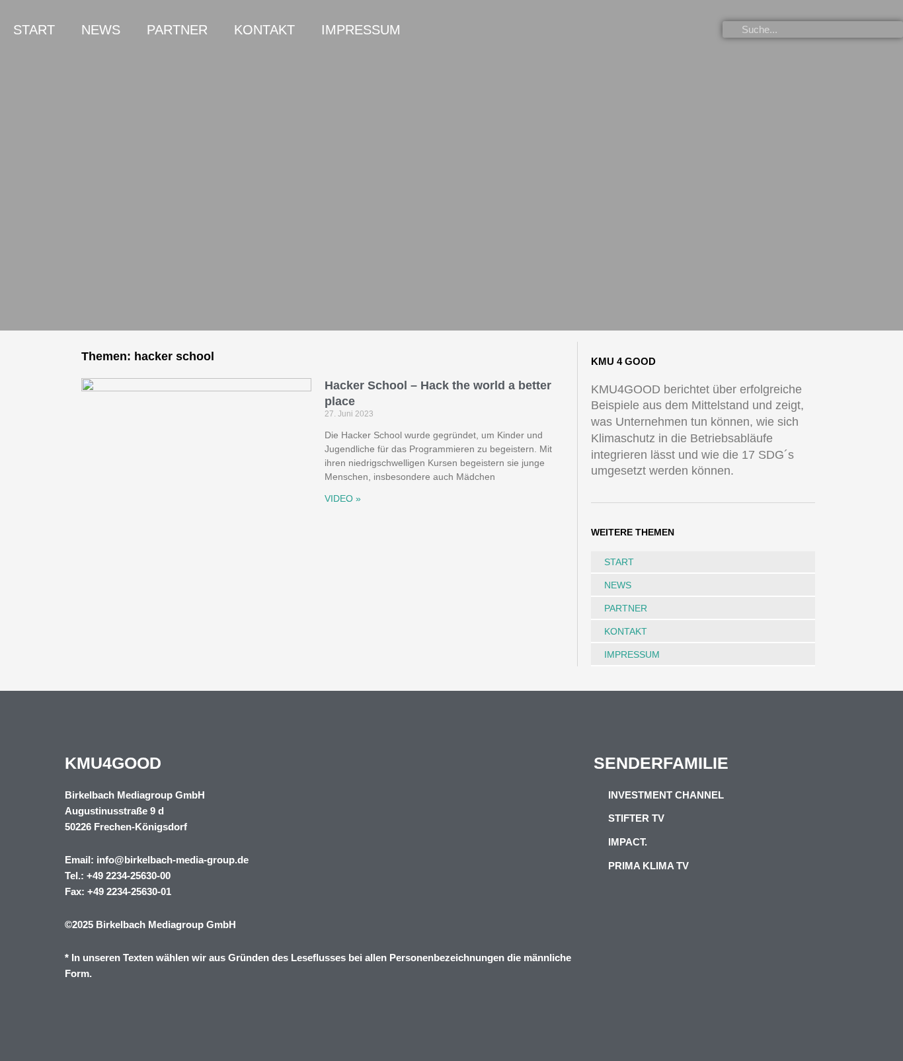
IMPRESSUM (361, 29)
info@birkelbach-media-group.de (173, 859)
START (34, 29)
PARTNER (177, 29)
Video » (343, 498)
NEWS (100, 29)
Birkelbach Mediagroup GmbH (166, 924)
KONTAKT (264, 29)
